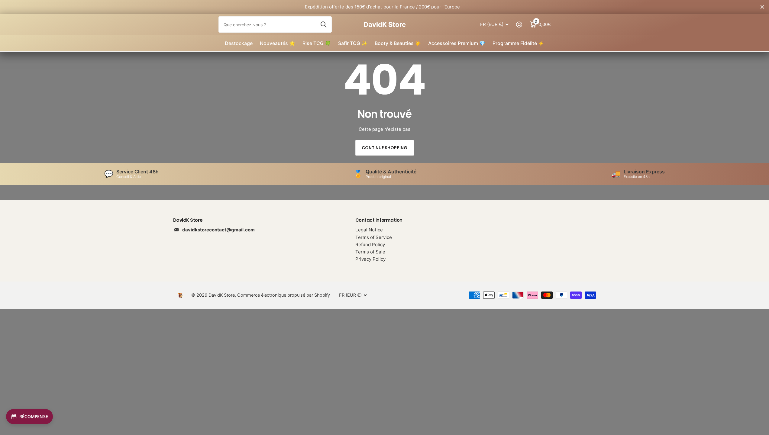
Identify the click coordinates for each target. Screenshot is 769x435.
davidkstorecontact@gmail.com (218, 230)
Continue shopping (384, 148)
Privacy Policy (370, 259)
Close (762, 7)
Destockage (239, 43)
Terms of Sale (370, 252)
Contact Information (378, 220)
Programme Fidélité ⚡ (518, 43)
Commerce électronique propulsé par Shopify (283, 295)
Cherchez (323, 24)
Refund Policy (370, 244)
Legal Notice (369, 230)
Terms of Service (373, 237)
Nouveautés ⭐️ (277, 43)
